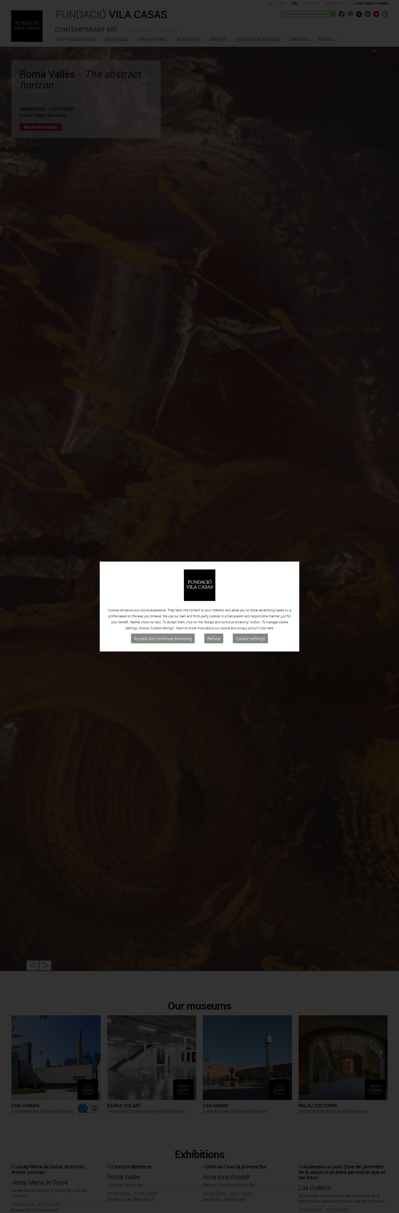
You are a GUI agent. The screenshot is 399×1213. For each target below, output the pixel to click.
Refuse (213, 639)
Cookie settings (250, 639)
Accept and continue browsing (163, 639)
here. (270, 628)
